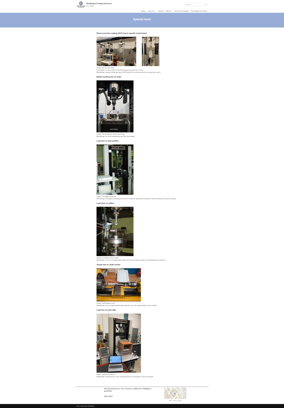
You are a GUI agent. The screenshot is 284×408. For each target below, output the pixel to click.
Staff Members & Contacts (199, 11)
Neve (78, 406)
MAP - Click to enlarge (175, 400)
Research (161, 11)
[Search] (205, 4)
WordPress (91, 406)
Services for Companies (182, 11)
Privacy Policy (108, 396)
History (143, 11)
